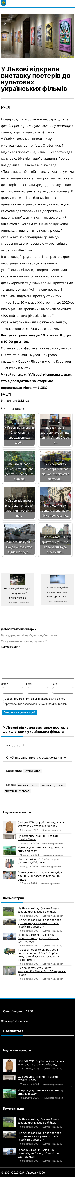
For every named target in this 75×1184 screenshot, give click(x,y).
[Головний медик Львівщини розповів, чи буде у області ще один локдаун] (9, 936)
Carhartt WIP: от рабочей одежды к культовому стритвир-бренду (41, 824)
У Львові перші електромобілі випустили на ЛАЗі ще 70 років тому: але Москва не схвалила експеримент (38, 954)
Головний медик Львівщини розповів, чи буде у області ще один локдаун (38, 938)
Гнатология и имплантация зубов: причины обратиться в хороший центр (40, 876)
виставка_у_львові (53, 785)
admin (21, 745)
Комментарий (10, 646)
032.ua (23, 401)
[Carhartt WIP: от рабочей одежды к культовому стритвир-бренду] (9, 827)
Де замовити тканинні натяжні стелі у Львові (38, 837)
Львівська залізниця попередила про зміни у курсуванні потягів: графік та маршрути (39, 923)
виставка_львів (28, 785)
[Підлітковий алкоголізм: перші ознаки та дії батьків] (9, 863)
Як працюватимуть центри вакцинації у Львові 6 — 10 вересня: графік (42, 971)
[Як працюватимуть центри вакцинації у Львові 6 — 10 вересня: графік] (9, 970)
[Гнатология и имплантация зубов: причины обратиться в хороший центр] (9, 875)
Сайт (54, 684)
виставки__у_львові (17, 790)
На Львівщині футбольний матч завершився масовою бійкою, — (39, 910)
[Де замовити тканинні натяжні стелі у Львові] (9, 837)
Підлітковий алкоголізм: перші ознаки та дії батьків (38, 860)
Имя (4, 684)
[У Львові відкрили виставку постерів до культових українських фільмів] (37, 36)
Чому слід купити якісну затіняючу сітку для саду (41, 849)
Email (30, 684)
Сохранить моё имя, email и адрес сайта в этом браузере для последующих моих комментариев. (36, 701)
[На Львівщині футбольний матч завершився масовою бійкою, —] (9, 911)
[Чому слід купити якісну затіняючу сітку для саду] (9, 850)
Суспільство (32, 770)
